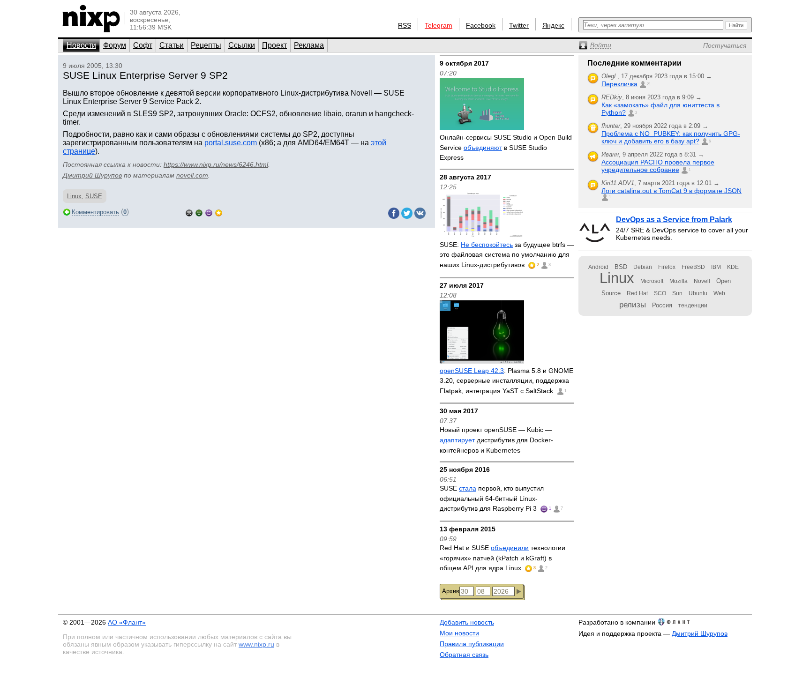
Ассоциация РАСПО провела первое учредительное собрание (657, 165)
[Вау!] (218, 212)
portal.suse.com (230, 143)
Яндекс (553, 25)
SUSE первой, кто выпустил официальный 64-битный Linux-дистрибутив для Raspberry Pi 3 (492, 498)
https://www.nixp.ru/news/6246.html (216, 164)
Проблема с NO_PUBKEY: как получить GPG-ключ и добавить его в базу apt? (670, 137)
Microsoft (651, 281)
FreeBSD (693, 267)
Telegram (438, 25)
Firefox (666, 267)
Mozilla (678, 281)
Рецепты (206, 45)
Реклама (309, 45)
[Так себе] (198, 212)
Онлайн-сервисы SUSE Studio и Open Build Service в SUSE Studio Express (506, 147)
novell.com (192, 175)
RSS (404, 25)
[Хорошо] (208, 212)
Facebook (480, 25)
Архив (450, 591)
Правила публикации (472, 644)
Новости (81, 45)
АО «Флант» (127, 622)
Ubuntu (698, 293)
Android (598, 267)
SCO (660, 293)
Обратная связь (464, 654)
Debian (642, 267)
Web (719, 293)
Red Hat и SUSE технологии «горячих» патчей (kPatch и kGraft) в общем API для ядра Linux (502, 558)
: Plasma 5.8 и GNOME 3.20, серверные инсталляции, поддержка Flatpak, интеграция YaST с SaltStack (506, 381)
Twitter (519, 25)
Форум (114, 45)
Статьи (171, 45)
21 (649, 84)
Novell (702, 281)
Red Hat (637, 293)
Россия (662, 305)
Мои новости (459, 633)
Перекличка (619, 84)
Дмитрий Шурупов (92, 175)
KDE (733, 267)
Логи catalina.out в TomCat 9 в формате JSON (671, 190)
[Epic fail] (189, 212)
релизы (632, 304)
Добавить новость (467, 622)
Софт (142, 45)
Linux (74, 196)
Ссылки (241, 45)
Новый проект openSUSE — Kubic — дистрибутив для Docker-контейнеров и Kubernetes (496, 440)
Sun (677, 293)
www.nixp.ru (256, 644)
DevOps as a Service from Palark (674, 220)
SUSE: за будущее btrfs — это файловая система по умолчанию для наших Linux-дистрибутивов (507, 254)
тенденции (692, 305)
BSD (621, 266)
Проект (274, 45)
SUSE (93, 196)
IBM (716, 267)
